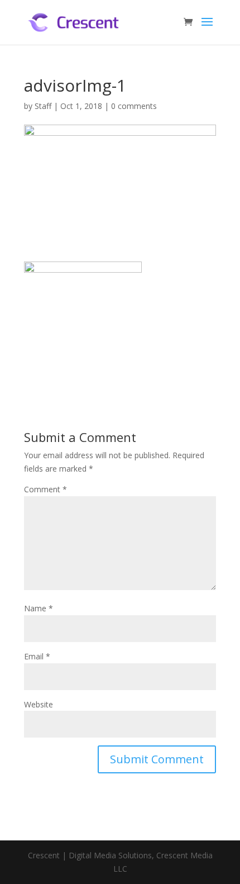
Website (38, 704)
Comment (45, 489)
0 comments (134, 106)
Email (37, 656)
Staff (43, 106)
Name (38, 608)
